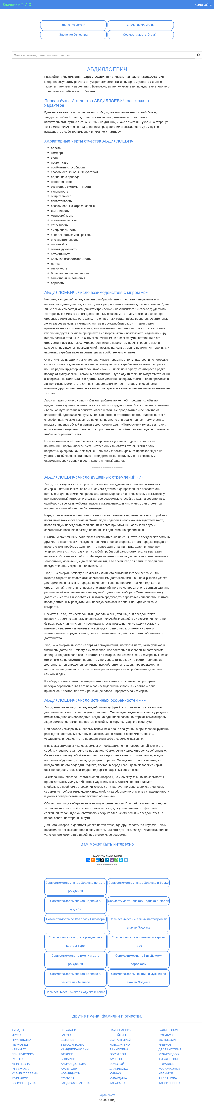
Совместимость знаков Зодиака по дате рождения (75, 887)
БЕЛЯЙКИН (118, 1034)
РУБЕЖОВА (20, 1068)
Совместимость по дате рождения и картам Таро (75, 941)
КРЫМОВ (165, 1044)
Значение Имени (73, 25)
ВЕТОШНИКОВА (72, 1044)
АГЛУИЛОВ (166, 1063)
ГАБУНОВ (68, 1034)
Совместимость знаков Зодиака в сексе (75, 992)
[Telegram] (126, 860)
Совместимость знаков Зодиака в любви (138, 901)
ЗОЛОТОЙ (117, 1063)
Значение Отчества (73, 34)
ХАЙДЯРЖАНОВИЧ (75, 1049)
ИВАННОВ (165, 1073)
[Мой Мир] (98, 860)
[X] (102, 860)
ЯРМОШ (18, 1034)
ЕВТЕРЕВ (67, 1039)
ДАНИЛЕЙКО (119, 1068)
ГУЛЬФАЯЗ (166, 1034)
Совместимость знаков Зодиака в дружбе (75, 905)
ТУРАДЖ (18, 1030)
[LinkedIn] (107, 860)
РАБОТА (18, 1059)
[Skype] (121, 860)
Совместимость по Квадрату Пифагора (75, 919)
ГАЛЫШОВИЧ (168, 1030)
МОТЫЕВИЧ (167, 1039)
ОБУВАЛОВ (118, 1054)
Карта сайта (203, 4)
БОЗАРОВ (68, 1059)
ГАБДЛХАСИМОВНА (75, 1083)
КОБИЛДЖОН (70, 1073)
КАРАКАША (118, 1083)
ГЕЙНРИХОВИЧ (23, 1054)
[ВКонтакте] (88, 860)
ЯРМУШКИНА (21, 1039)
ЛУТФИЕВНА (21, 1063)
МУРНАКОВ (20, 1078)
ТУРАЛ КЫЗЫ (168, 1059)
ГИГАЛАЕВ (68, 1030)
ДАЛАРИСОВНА (169, 1049)
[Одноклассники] (93, 860)
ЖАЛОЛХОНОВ (169, 1068)
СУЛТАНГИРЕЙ (120, 1039)
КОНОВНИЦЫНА (24, 1083)
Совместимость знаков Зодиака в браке (139, 883)
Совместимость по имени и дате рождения (75, 960)
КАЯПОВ (116, 1059)
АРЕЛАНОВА (167, 1078)
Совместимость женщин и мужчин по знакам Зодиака (138, 978)
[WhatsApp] (116, 860)
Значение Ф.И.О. (17, 4)
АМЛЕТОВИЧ (70, 1068)
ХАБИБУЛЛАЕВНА (25, 1073)
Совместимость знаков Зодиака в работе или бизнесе (75, 978)
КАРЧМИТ (19, 1049)
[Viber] (112, 860)
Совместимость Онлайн (140, 34)
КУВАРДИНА (118, 1078)
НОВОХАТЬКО (120, 1044)
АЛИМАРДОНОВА (73, 1063)
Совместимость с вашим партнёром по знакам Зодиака (139, 923)
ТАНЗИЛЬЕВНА (169, 1083)
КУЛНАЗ (115, 1073)
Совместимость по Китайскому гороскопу (138, 960)
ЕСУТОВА (67, 1078)
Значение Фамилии (140, 25)
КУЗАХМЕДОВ (168, 1054)
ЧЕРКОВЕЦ (20, 1044)
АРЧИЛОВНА (119, 1049)
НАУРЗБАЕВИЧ (120, 1030)
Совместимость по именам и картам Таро (138, 941)
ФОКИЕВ (67, 1054)
